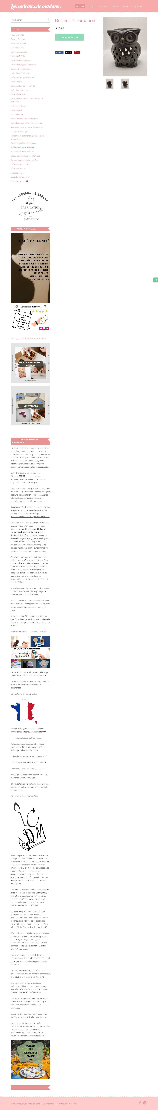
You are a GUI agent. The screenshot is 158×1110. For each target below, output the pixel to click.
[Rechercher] (48, 19)
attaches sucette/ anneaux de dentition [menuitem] (27, 127)
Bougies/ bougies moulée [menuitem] (21, 69)
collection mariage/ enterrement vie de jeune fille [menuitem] (27, 100)
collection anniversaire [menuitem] (20, 90)
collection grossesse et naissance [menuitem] (24, 118)
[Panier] (155, 280)
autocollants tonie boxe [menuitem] (20, 177)
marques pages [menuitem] (17, 173)
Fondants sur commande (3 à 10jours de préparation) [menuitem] (27, 137)
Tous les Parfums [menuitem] (18, 39)
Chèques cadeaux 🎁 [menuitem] (19, 181)
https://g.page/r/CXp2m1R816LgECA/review (28, 338)
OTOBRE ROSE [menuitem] (17, 114)
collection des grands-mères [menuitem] (22, 77)
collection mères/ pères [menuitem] (20, 73)
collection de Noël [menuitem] (18, 43)
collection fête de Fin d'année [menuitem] (23, 86)
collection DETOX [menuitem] (18, 56)
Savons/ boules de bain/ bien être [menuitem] (24, 160)
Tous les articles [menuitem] (17, 35)
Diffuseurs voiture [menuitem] (18, 168)
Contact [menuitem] (115, 6)
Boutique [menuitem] (80, 6)
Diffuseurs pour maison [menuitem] (20, 164)
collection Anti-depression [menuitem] (21, 60)
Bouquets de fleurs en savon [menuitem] (22, 151)
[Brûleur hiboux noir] (109, 84)
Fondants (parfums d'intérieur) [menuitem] (23, 143)
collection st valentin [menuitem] (19, 52)
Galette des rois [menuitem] (17, 47)
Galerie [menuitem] (125, 6)
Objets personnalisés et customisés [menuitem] (25, 156)
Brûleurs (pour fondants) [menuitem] (22, 147)
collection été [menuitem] (16, 110)
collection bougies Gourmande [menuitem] (23, 64)
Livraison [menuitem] (91, 6)
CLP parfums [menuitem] (137, 6)
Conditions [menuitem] (103, 6)
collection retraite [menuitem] (18, 94)
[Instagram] (145, 1103)
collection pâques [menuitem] (18, 81)
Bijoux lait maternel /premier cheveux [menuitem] (26, 123)
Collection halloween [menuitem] (19, 106)
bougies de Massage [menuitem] (19, 131)
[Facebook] (140, 1103)
